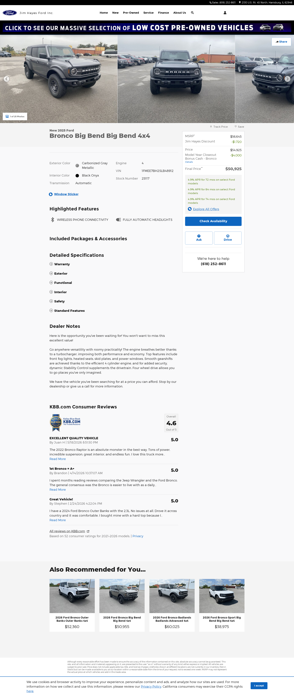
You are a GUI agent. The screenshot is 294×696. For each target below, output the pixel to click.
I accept (259, 685)
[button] (114, 264)
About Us (179, 12)
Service (148, 12)
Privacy (138, 536)
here (30, 691)
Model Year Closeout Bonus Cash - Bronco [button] (201, 158)
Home (104, 12)
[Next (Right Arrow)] (287, 79)
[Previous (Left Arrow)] (6, 79)
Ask (199, 240)
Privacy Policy (151, 686)
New (115, 12)
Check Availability (213, 221)
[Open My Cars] (224, 13)
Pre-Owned (131, 12)
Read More (58, 459)
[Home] (10, 12)
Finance (163, 12)
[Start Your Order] (147, 27)
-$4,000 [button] (236, 155)
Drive (228, 240)
